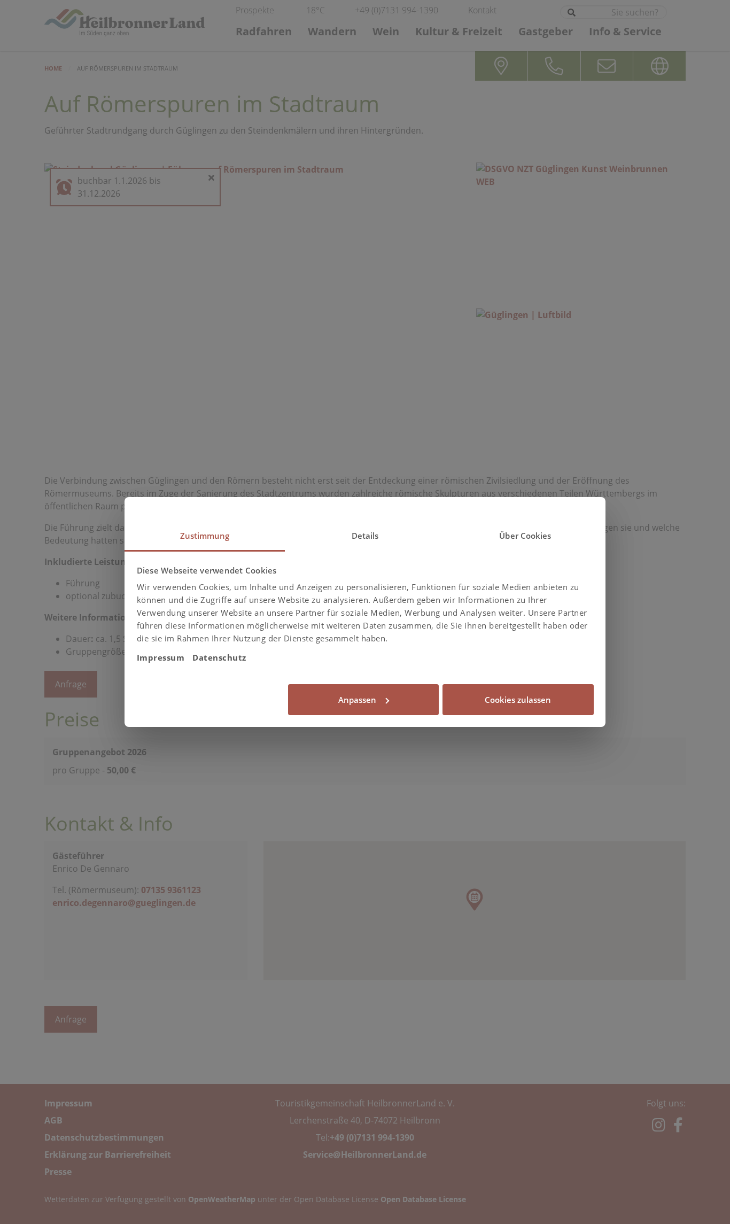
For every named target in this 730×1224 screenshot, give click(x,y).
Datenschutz (219, 657)
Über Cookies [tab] (525, 535)
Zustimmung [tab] (205, 535)
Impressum (161, 657)
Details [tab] (365, 535)
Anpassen (357, 699)
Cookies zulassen (518, 699)
